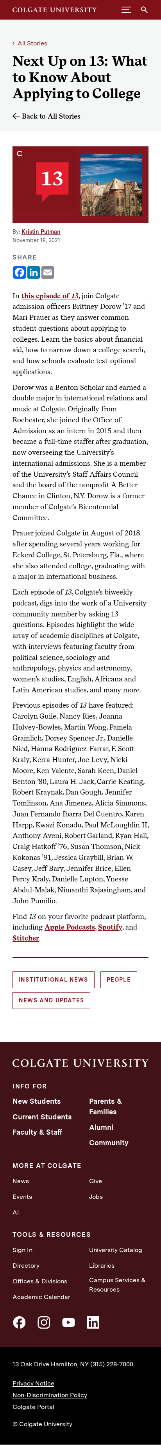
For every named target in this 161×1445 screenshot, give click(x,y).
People (119, 980)
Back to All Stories (51, 116)
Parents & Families (105, 1106)
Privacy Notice (33, 1383)
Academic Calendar (41, 1297)
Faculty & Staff (37, 1132)
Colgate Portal (33, 1407)
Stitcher (26, 937)
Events (22, 1196)
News (21, 1181)
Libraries (101, 1265)
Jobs (96, 1196)
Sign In (22, 1250)
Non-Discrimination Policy (50, 1395)
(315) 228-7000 (111, 1364)
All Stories (32, 43)
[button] (126, 10)
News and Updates (51, 1000)
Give (95, 1181)
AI (16, 1212)
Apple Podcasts (70, 926)
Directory (26, 1265)
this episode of (50, 295)
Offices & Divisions (40, 1281)
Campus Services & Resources (117, 1284)
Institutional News (53, 980)
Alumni (101, 1127)
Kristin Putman (41, 232)
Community (109, 1143)
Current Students (42, 1117)
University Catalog (115, 1250)
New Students (37, 1101)
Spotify (110, 926)
